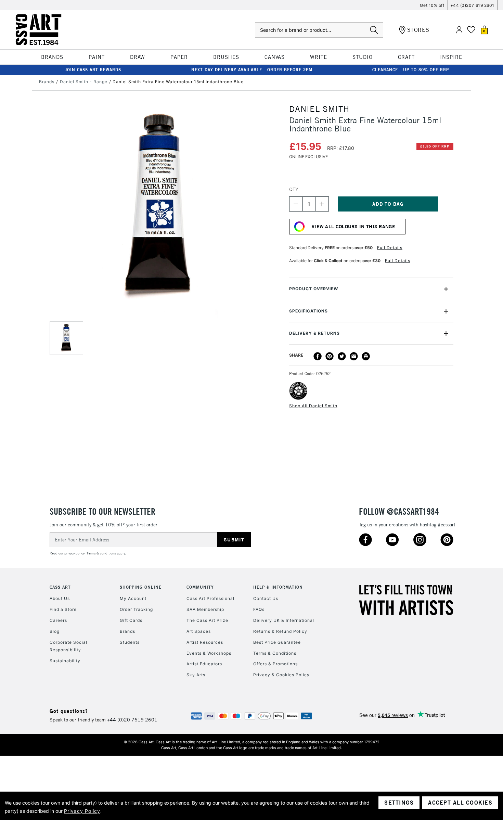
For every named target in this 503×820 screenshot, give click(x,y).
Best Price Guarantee (277, 642)
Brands (127, 631)
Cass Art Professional (210, 598)
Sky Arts (195, 674)
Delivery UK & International (283, 620)
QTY (293, 189)
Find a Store (63, 609)
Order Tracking (136, 609)
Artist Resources (204, 642)
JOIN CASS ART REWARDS (93, 69)
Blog (55, 631)
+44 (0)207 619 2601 (472, 5)
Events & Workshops (208, 653)
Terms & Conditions (274, 653)
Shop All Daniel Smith (313, 405)
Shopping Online (141, 587)
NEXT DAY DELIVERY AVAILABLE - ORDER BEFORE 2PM (251, 69)
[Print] (366, 356)
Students (130, 642)
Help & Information (278, 587)
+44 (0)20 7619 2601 (132, 720)
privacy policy (74, 553)
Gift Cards (131, 620)
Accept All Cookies (460, 802)
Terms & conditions (101, 553)
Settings (399, 802)
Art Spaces (198, 631)
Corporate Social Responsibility (68, 646)
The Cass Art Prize (207, 620)
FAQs (259, 609)
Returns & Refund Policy (280, 631)
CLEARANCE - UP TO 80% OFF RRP (410, 69)
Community (200, 587)
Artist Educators (204, 663)
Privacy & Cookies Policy (281, 674)
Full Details (389, 247)
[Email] (354, 356)
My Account (133, 598)
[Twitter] (342, 356)
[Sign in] (459, 30)
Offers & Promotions (275, 663)
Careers (58, 620)
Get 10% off (432, 5)
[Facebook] (317, 356)
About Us (60, 598)
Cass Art (60, 587)
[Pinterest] (329, 356)
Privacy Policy (82, 811)
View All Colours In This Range (353, 226)
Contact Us (265, 598)
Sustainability (65, 660)
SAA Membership (205, 609)
